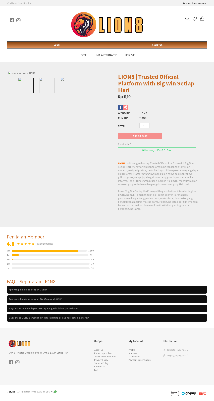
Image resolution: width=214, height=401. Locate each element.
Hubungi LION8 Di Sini (158, 150)
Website (124, 113)
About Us (98, 349)
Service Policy (101, 363)
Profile (132, 349)
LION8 (121, 163)
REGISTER (157, 44)
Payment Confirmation (140, 359)
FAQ (96, 369)
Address (133, 353)
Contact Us (99, 366)
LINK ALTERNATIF (106, 55)
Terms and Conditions (105, 356)
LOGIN (57, 44)
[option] (57, 73)
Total (122, 126)
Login (186, 3)
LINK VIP (130, 55)
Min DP (123, 118)
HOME (83, 55)
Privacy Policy (101, 359)
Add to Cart (140, 136)
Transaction (134, 356)
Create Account (199, 3)
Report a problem (103, 353)
